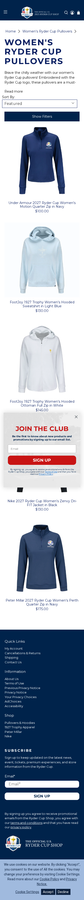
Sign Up (42, 796)
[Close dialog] (76, 417)
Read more (13, 91)
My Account (14, 648)
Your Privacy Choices (20, 697)
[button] (66, 12)
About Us (11, 679)
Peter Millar (13, 732)
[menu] (5, 12)
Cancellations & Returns (22, 653)
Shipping (11, 657)
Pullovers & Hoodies (20, 723)
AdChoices (13, 701)
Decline (63, 892)
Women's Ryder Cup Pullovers (47, 31)
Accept (48, 892)
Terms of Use (14, 683)
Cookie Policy (49, 879)
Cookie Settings (27, 892)
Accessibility (14, 706)
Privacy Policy (46, 474)
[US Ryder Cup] (42, 12)
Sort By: (8, 97)
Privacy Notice (16, 692)
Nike (8, 736)
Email (10, 776)
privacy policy (20, 827)
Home (10, 31)
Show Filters (42, 116)
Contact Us (13, 662)
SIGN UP (42, 460)
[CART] (78, 13)
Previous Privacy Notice (22, 688)
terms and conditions (26, 823)
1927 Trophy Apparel (20, 727)
